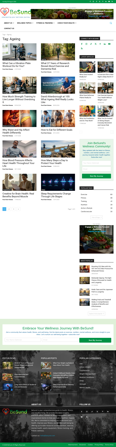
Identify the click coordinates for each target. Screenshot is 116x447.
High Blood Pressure (9, 156)
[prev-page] (81, 132)
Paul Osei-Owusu (7, 69)
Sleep (43, 190)
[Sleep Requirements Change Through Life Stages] (58, 182)
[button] (111, 23)
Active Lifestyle (46, 156)
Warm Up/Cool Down (84, 282)
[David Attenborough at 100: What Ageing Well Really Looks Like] (58, 85)
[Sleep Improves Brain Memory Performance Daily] (46, 387)
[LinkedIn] (106, 1)
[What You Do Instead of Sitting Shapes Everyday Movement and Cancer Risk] (106, 111)
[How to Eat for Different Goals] (58, 118)
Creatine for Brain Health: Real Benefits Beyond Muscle (18, 195)
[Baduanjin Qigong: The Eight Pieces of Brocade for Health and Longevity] (85, 280)
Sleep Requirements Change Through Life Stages (56, 195)
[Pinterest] (103, 1)
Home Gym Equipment (9, 59)
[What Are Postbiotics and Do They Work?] (87, 111)
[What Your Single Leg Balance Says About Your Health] (46, 365)
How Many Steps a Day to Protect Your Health (54, 162)
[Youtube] (109, 1)
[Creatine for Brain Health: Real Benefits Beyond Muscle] (19, 182)
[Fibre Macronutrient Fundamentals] (7, 377)
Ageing (44, 59)
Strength (5, 92)
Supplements (7, 190)
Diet (43, 126)
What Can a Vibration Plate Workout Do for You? (16, 64)
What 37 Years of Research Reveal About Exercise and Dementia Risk (55, 66)
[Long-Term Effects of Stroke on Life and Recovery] (7, 387)
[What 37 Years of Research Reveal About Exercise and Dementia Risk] (58, 51)
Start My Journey (96, 176)
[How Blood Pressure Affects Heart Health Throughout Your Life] (19, 148)
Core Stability (84, 92)
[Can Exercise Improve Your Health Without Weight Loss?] (106, 87)
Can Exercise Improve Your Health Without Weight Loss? (105, 97)
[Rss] (112, 1)
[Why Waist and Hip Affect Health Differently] (19, 118)
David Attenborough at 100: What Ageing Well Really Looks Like (57, 99)
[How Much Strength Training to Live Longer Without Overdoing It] (19, 85)
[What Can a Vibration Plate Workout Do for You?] (19, 51)
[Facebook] (90, 1)
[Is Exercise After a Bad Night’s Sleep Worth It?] (106, 67)
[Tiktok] (96, 1)
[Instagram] (93, 1)
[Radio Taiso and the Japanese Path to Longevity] (85, 292)
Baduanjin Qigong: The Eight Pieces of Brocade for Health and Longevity (101, 280)
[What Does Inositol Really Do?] (87, 67)
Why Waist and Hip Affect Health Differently (15, 131)
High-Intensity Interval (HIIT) (84, 271)
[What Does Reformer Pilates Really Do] (87, 87)
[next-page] (18, 209)
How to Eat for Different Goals (56, 129)
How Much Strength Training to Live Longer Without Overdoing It (18, 99)
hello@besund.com (47, 435)
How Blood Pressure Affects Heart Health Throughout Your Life (18, 163)
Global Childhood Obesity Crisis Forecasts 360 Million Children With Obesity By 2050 (64, 375)
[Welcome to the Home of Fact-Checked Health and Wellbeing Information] (14, 411)
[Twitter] (99, 1)
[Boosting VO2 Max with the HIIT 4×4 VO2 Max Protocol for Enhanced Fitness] (85, 269)
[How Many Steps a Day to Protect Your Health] (58, 148)
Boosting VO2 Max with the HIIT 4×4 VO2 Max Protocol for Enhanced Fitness (102, 269)
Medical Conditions (8, 126)
